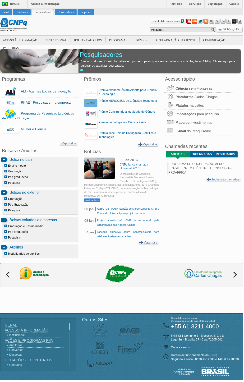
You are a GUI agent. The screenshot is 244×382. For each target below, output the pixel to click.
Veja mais (150, 242)
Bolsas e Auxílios (88, 40)
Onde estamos (180, 347)
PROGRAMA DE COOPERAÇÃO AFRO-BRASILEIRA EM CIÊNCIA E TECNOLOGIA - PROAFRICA (199, 168)
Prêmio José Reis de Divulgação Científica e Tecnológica (127, 135)
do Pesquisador (193, 131)
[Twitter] (200, 21)
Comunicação (214, 40)
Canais (234, 4)
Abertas (177, 154)
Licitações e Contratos (28, 360)
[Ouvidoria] (211, 21)
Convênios (16, 350)
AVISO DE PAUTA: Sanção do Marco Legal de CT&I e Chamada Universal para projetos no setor (128, 211)
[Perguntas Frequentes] (217, 21)
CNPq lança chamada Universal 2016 (134, 166)
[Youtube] (188, 21)
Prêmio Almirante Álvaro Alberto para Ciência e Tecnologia (128, 92)
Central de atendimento (166, 21)
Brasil (15, 4)
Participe (176, 4)
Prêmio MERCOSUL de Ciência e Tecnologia (128, 100)
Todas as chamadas (225, 179)
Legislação (215, 4)
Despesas (15, 354)
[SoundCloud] (194, 21)
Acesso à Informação (20, 40)
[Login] (240, 21)
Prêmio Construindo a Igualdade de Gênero (127, 111)
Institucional (56, 40)
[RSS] (205, 21)
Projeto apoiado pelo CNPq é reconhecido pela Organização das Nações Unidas (128, 222)
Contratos (15, 365)
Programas (118, 40)
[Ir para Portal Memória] (19, 25)
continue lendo (92, 200)
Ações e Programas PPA (29, 340)
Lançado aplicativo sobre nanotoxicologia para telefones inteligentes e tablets (128, 234)
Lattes (189, 105)
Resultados (225, 154)
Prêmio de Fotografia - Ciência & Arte (122, 122)
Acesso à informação (45, 4)
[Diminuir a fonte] (228, 21)
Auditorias (15, 345)
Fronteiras (193, 88)
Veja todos (69, 143)
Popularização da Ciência (175, 40)
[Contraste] (234, 21)
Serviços (195, 4)
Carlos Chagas (196, 97)
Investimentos (193, 122)
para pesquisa (197, 114)
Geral (11, 325)
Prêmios (141, 40)
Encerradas (202, 154)
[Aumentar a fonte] (223, 21)
